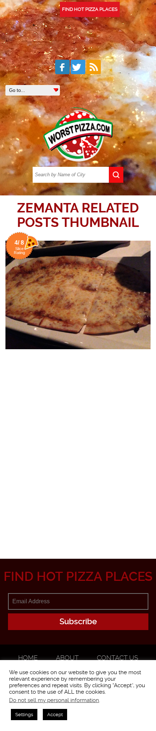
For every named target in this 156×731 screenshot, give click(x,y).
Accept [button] (55, 714)
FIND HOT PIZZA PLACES (90, 9)
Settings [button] (24, 714)
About (67, 658)
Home (28, 658)
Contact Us (117, 658)
